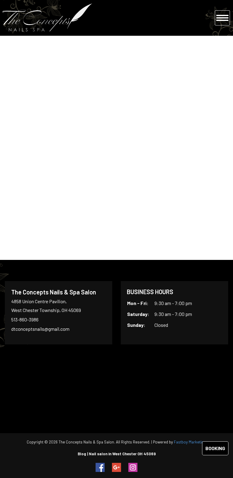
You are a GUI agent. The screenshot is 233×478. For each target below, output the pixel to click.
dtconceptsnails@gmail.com (40, 329)
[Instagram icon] (132, 467)
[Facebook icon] (100, 467)
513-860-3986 (25, 319)
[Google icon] (116, 467)
